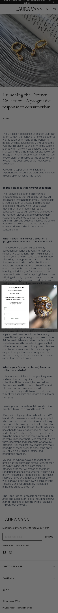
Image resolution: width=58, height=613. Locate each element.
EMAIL (5, 307)
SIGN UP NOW (15, 318)
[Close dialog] (55, 286)
